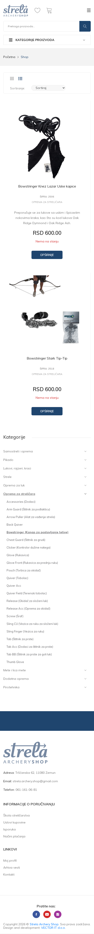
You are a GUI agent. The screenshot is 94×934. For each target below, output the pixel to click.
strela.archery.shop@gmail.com (35, 781)
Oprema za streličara (19, 494)
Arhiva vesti (11, 867)
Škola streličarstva (16, 815)
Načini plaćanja (14, 836)
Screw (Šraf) (15, 616)
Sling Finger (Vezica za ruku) (25, 631)
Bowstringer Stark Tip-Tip (47, 358)
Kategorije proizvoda (34, 40)
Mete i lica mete (14, 670)
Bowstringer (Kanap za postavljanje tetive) (37, 532)
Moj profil (10, 860)
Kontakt (8, 874)
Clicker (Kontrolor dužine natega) (28, 547)
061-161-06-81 (26, 790)
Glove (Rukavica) (18, 555)
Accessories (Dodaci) (21, 501)
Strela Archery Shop (44, 924)
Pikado (8, 460)
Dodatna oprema (16, 678)
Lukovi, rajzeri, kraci (17, 468)
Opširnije (47, 255)
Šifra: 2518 (47, 369)
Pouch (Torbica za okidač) (24, 570)
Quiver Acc (14, 585)
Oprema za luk (14, 485)
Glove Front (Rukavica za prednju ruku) (32, 562)
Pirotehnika (11, 687)
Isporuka (9, 829)
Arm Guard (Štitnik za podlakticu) (28, 509)
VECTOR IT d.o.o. (53, 928)
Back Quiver (15, 524)
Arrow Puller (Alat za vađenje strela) (31, 517)
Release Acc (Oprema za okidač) (28, 608)
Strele (7, 477)
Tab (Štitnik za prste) (20, 639)
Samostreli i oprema (18, 451)
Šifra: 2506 (47, 197)
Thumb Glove (15, 662)
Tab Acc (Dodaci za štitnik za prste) (30, 646)
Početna (9, 57)
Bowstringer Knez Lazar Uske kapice (47, 186)
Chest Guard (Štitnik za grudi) (26, 540)
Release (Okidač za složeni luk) (27, 601)
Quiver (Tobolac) (17, 578)
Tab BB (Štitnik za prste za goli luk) (29, 654)
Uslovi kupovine (14, 822)
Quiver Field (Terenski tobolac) (27, 593)
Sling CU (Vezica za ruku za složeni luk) (32, 624)
